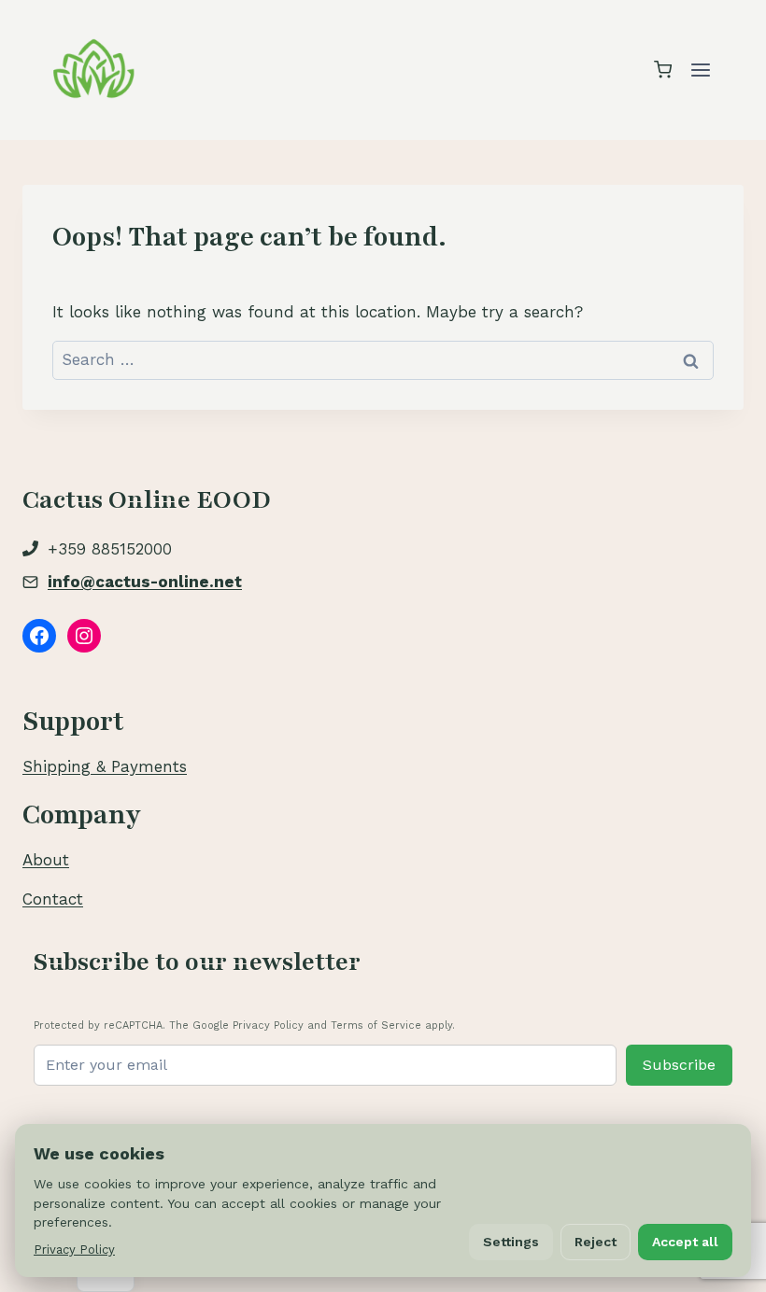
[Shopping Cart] (663, 69)
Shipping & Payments (104, 766)
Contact (52, 899)
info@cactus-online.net (145, 581)
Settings (511, 1241)
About (45, 859)
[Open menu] (700, 69)
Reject (595, 1241)
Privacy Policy (74, 1250)
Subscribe (679, 1065)
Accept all (685, 1241)
